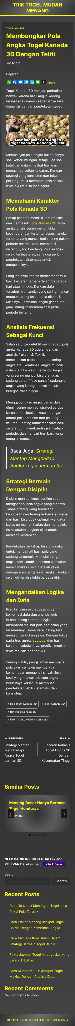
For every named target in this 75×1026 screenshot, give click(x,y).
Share (51, 83)
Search (10, 874)
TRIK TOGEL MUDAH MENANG (28, 719)
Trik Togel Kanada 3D (22, 711)
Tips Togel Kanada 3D (22, 703)
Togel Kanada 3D (43, 223)
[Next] (64, 813)
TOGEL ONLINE (15, 28)
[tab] (30, 835)
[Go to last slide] (11, 813)
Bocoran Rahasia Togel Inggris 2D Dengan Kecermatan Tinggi (56, 749)
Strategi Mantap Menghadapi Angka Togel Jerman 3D (36, 458)
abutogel (39, 640)
